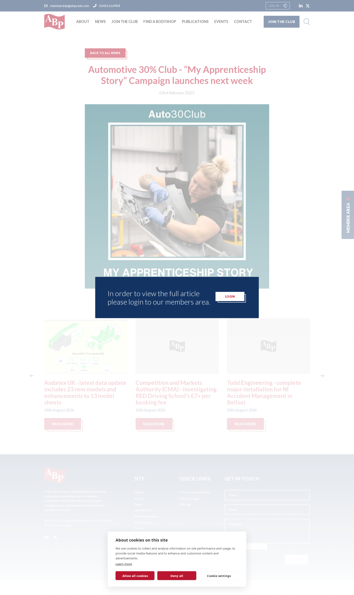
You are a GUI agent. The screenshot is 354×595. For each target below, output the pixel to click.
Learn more (124, 564)
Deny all (176, 576)
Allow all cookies (135, 576)
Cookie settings (219, 576)
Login (230, 296)
